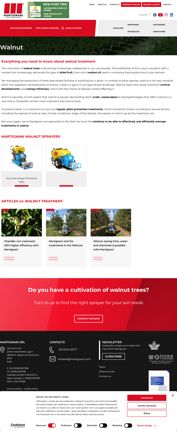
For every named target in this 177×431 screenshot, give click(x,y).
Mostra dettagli (144, 425)
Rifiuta (147, 413)
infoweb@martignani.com (74, 359)
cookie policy (31, 388)
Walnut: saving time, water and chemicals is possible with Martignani (110, 245)
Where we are (106, 371)
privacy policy (14, 388)
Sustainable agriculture (159, 28)
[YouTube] (160, 15)
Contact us (105, 376)
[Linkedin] (171, 15)
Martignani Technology (133, 28)
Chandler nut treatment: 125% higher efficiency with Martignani (21, 245)
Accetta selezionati (147, 405)
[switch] (78, 425)
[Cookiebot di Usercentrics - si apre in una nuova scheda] (18, 426)
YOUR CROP (118, 28)
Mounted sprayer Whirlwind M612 (21, 180)
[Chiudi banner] (173, 395)
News (102, 367)
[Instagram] (166, 15)
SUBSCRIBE (113, 356)
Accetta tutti (147, 398)
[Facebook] (155, 15)
